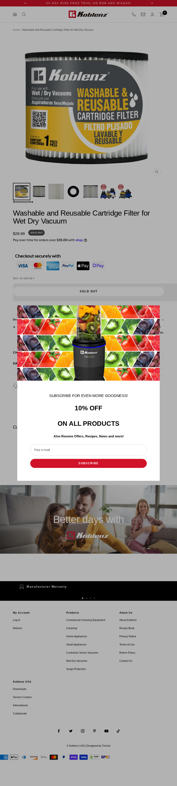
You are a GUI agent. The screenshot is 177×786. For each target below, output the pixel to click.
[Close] (153, 312)
